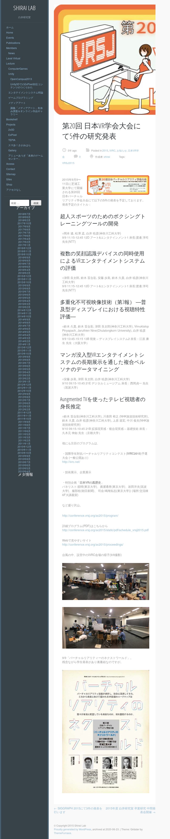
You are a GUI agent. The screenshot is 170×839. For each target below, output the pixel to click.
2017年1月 (24, 245)
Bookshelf (11, 119)
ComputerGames (18, 68)
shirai (106, 156)
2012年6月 (24, 403)
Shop (9, 184)
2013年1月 (24, 381)
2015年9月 (24, 285)
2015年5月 (24, 297)
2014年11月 (24, 313)
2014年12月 (24, 310)
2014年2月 (24, 341)
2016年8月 (24, 260)
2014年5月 (24, 331)
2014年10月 (24, 316)
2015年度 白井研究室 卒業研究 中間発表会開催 (130, 810)
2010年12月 (24, 446)
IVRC (112, 150)
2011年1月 (24, 443)
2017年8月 (24, 229)
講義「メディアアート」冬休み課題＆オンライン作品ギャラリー (26, 111)
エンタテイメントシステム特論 (25, 92)
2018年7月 (24, 214)
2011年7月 (24, 428)
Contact (10, 169)
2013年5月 (24, 369)
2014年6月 (24, 328)
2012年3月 (24, 406)
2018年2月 (24, 220)
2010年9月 (24, 456)
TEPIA (11, 140)
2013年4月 (24, 372)
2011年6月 (24, 431)
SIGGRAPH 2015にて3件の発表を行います (78, 810)
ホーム (10, 27)
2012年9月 (24, 394)
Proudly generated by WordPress (72, 829)
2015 (105, 150)
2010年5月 (24, 468)
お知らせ (122, 150)
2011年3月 (24, 437)
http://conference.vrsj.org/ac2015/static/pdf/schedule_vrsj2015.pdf (105, 530)
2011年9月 (24, 421)
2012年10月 (24, 390)
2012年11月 (24, 387)
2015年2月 (24, 307)
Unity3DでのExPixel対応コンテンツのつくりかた (26, 85)
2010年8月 (24, 459)
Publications (13, 42)
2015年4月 (24, 300)
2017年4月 (24, 238)
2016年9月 (24, 257)
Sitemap (11, 174)
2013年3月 (24, 375)
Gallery (12, 150)
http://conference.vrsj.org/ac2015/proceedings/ (92, 544)
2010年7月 (24, 462)
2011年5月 (24, 434)
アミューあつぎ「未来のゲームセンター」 (25, 157)
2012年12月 (24, 384)
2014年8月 (24, 322)
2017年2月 (24, 242)
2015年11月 (24, 279)
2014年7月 (24, 325)
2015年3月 (24, 304)
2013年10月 (24, 353)
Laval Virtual (13, 58)
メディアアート (17, 102)
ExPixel (12, 134)
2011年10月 (24, 418)
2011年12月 (24, 412)
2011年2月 (24, 440)
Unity (11, 73)
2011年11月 (24, 415)
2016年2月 (24, 273)
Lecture (10, 63)
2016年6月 (24, 266)
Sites (9, 179)
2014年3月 (24, 338)
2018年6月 (24, 217)
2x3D (11, 129)
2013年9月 (24, 356)
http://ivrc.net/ (71, 462)
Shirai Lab (24, 8)
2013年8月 (24, 359)
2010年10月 (24, 452)
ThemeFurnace (62, 833)
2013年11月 (24, 350)
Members (11, 48)
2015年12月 (24, 276)
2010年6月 (24, 465)
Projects (10, 124)
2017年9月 (24, 226)
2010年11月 (24, 449)
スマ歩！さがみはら (19, 145)
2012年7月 (24, 400)
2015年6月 (24, 294)
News (11, 53)
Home (9, 32)
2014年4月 (24, 335)
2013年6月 (24, 366)
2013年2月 (24, 378)
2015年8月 (24, 288)
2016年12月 (24, 248)
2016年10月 (24, 254)
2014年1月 (24, 344)
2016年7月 (24, 263)
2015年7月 (24, 291)
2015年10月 (24, 282)
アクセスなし (13, 189)
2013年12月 (24, 347)
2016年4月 (24, 269)
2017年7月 (24, 232)
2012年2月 (24, 409)
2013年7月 (24, 363)
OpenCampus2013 (21, 79)
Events (10, 37)
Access (10, 163)
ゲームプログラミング (20, 97)
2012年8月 (24, 397)
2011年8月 (24, 425)
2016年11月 (24, 251)
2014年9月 (24, 319)
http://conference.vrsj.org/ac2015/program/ (90, 515)
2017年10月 (24, 223)
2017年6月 (24, 235)
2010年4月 (24, 471)
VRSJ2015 (68, 163)
